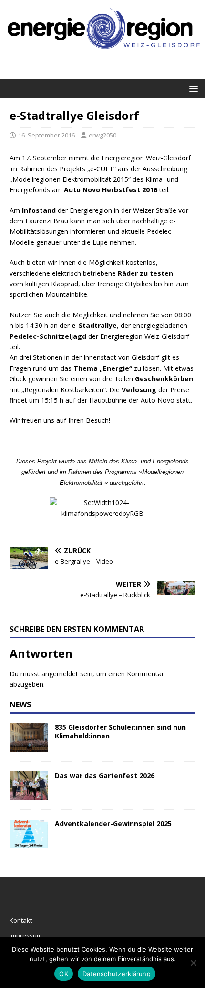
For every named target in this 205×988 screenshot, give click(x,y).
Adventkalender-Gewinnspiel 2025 (113, 823)
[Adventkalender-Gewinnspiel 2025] (29, 842)
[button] (192, 88)
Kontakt (21, 920)
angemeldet (59, 673)
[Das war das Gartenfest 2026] (29, 794)
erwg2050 (102, 135)
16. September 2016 (46, 135)
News (20, 704)
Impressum (26, 935)
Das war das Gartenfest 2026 (104, 775)
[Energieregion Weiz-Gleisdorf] (102, 54)
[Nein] (193, 962)
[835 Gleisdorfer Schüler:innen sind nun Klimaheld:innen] (29, 745)
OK (63, 973)
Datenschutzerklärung (116, 973)
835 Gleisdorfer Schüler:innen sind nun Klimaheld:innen (120, 731)
